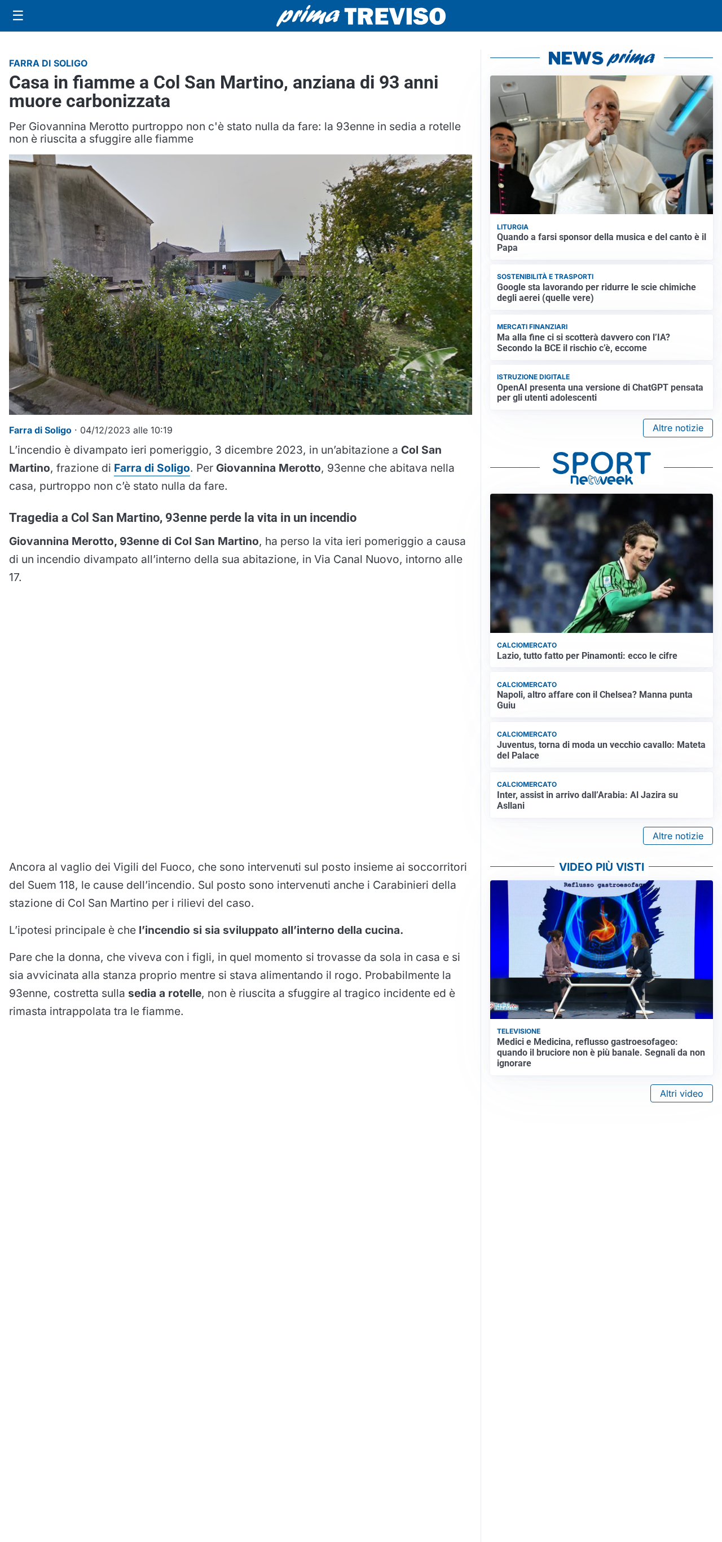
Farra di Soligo (152, 468)
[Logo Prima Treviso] (361, 16)
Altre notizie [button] (678, 427)
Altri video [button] (681, 1093)
